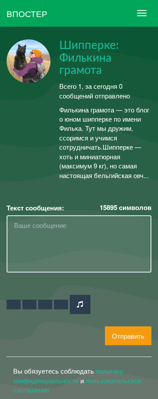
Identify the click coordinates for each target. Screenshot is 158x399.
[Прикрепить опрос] (45, 304)
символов (125, 207)
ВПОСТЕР (27, 13)
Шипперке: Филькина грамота (89, 58)
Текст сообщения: (35, 208)
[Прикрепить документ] (61, 304)
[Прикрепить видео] (29, 304)
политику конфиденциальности (68, 375)
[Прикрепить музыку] (80, 304)
